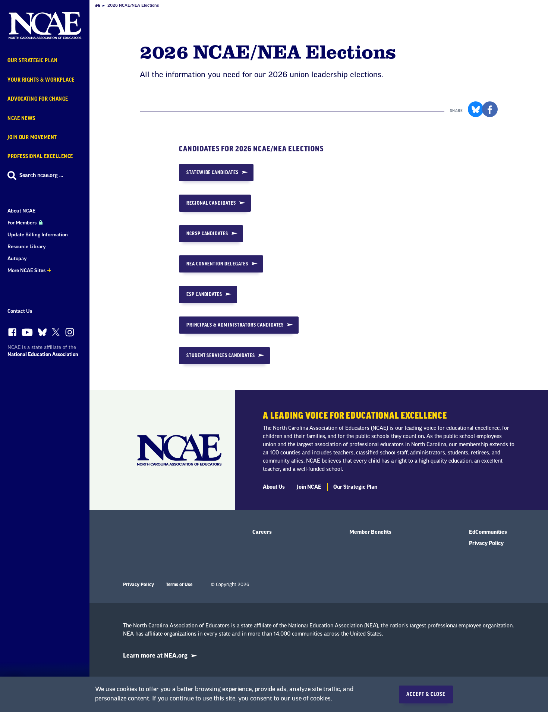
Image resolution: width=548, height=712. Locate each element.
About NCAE (21, 210)
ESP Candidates (204, 294)
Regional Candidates (211, 203)
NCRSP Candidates (207, 233)
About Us (274, 487)
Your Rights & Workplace (41, 80)
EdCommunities (488, 532)
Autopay (17, 258)
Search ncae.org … (41, 175)
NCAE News (21, 118)
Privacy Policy (486, 543)
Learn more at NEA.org (155, 656)
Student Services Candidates (220, 355)
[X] (56, 334)
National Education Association (42, 354)
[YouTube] (27, 334)
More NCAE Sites (26, 270)
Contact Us (19, 311)
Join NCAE (309, 487)
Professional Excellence (40, 156)
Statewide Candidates (212, 172)
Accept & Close (425, 694)
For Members (22, 222)
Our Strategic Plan (32, 60)
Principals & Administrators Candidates (235, 324)
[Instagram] (69, 334)
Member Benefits (370, 532)
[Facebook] (12, 334)
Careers (262, 532)
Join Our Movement (32, 137)
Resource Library (26, 246)
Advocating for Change (37, 99)
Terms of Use (179, 584)
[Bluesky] (42, 334)
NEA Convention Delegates (217, 263)
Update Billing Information (37, 234)
